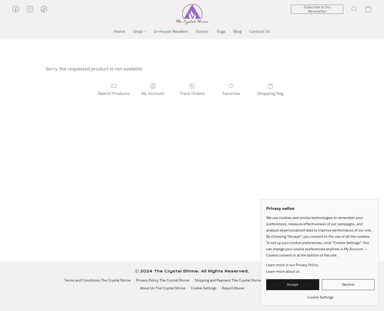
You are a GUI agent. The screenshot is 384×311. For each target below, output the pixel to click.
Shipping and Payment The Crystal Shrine (228, 280)
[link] (320, 295)
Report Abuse (233, 288)
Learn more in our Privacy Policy (292, 265)
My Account (152, 93)
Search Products (114, 93)
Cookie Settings (204, 288)
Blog (237, 31)
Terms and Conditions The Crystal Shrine (97, 280)
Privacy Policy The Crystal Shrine (162, 280)
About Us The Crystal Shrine (162, 288)
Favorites (231, 93)
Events (202, 31)
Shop (138, 31)
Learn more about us (283, 271)
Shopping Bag (270, 93)
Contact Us (259, 31)
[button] (192, 14)
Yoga (221, 31)
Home (119, 31)
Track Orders (192, 93)
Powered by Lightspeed (192, 297)
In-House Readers (171, 31)
